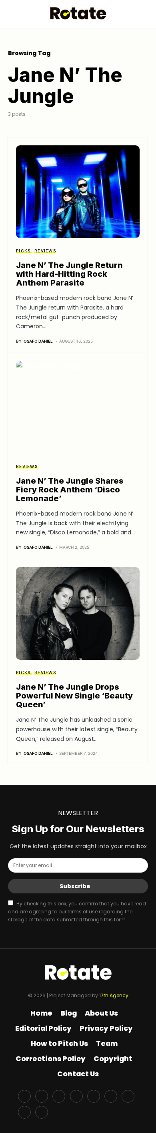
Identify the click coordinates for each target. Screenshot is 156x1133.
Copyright (113, 1059)
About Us (101, 1013)
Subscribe (75, 886)
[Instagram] (58, 1096)
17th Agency (113, 995)
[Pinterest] (76, 1096)
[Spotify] (110, 1096)
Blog (68, 1013)
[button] (10, 13)
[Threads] (41, 1112)
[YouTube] (93, 1096)
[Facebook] (24, 1096)
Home (41, 1013)
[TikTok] (24, 1112)
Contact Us (78, 1074)
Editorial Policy (43, 1028)
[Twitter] (41, 1096)
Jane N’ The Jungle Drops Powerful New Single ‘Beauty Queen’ (74, 695)
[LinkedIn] (128, 1096)
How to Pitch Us (59, 1043)
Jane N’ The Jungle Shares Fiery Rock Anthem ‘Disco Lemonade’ (70, 489)
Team (107, 1043)
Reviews (45, 250)
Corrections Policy (51, 1059)
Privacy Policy (106, 1028)
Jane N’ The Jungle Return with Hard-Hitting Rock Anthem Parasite (69, 274)
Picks (23, 250)
